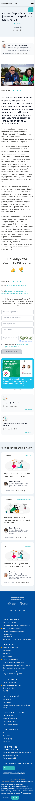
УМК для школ (7, 656)
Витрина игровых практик (12, 671)
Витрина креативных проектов (14, 668)
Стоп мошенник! (8, 716)
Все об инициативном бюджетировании (17, 752)
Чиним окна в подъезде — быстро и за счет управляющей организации (17, 520)
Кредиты (28, 456)
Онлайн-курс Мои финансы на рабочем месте (16, 706)
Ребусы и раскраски (10, 719)
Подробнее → (27, 409)
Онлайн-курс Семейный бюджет (9, 635)
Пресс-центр (7, 739)
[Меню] (31, 9)
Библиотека (7, 651)
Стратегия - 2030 (9, 688)
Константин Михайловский (17, 45)
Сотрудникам (7, 702)
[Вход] (32, 3)
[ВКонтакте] (11, 610)
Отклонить (6, 798)
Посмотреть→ (27, 386)
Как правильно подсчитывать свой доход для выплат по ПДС (17, 565)
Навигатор (6, 653)
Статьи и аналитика (10, 623)
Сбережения (27, 546)
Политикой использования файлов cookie (13, 790)
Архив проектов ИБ (9, 758)
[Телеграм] (19, 610)
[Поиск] (28, 3)
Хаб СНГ (5, 691)
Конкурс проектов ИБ (10, 755)
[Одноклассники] (15, 610)
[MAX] (24, 610)
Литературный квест (10, 659)
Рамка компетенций (10, 648)
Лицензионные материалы (12, 674)
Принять (15, 798)
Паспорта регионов (9, 682)
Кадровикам (7, 699)
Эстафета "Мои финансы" (12, 628)
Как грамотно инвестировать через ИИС (17, 639)
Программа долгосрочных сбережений (16, 626)
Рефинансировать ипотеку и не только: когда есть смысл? (17, 475)
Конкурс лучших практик (12, 685)
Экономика (17, 24)
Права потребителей (24, 499)
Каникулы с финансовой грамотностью (16, 665)
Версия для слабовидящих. (14, 773)
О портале (6, 733)
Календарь (6, 736)
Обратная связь (9, 768)
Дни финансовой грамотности (13, 662)
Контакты (6, 741)
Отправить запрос (11, 351)
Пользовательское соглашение (24, 781)
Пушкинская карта (9, 721)
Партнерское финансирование (13, 631)
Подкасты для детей (10, 724)
